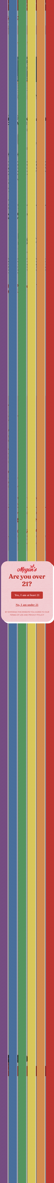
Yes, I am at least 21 (27, 595)
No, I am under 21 (27, 604)
